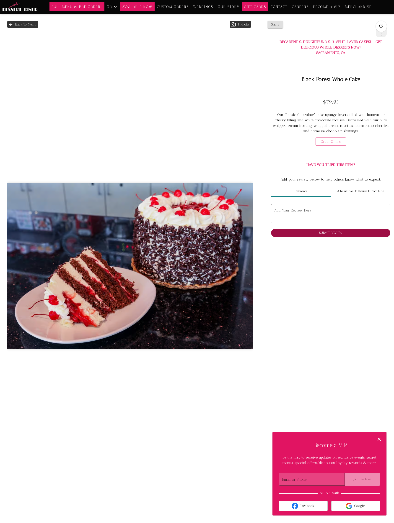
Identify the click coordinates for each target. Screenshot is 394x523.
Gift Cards (255, 7)
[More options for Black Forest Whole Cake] (381, 26)
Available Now (137, 7)
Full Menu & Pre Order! (77, 7)
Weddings (203, 7)
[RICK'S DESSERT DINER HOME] (20, 7)
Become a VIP (326, 7)
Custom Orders (173, 7)
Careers (300, 7)
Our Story (228, 7)
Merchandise (358, 7)
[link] (331, 142)
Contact (279, 7)
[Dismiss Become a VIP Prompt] (379, 439)
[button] (112, 6)
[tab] (301, 191)
